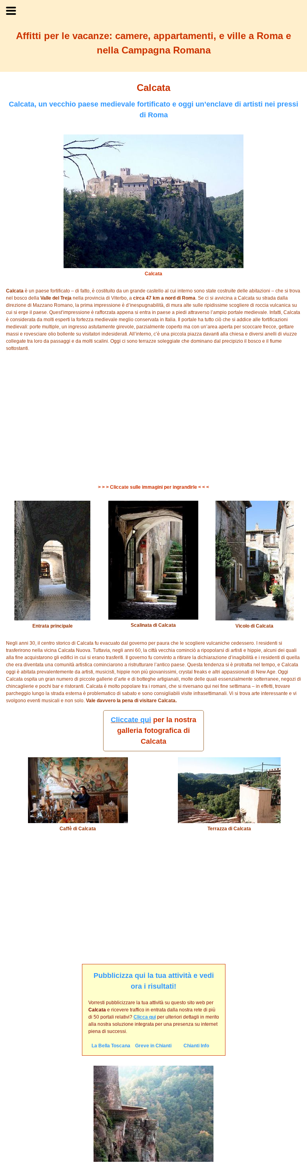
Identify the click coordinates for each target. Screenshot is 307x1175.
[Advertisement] (153, 418)
